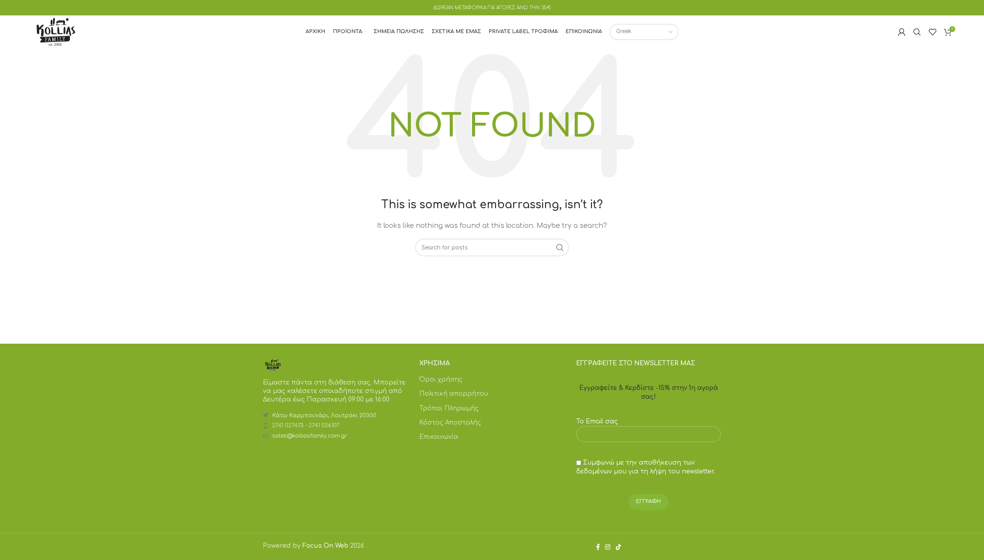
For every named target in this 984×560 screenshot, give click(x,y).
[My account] (901, 32)
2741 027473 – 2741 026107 (305, 425)
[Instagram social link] (608, 547)
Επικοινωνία (438, 436)
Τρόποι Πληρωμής (449, 408)
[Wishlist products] (932, 32)
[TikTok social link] (618, 547)
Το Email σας (597, 421)
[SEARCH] (560, 247)
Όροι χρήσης (440, 379)
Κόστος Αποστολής (450, 422)
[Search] (917, 32)
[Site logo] (55, 31)
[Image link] (273, 364)
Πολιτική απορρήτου (453, 393)
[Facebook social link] (598, 547)
